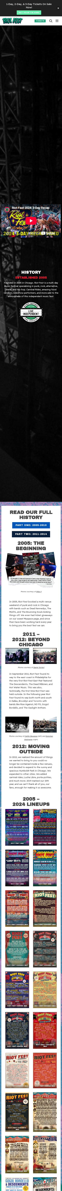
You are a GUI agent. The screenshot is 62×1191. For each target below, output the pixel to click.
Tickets (40, 21)
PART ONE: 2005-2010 (31, 525)
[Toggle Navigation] (57, 21)
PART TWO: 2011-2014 (31, 534)
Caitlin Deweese (31, 736)
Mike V (38, 592)
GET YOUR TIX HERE (29, 12)
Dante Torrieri (38, 667)
